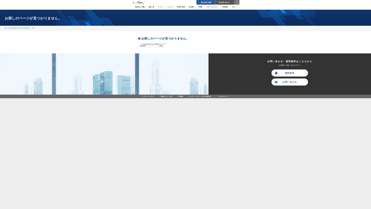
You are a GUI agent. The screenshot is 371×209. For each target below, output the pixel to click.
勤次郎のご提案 (140, 7)
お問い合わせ (225, 2)
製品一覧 (151, 7)
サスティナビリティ (212, 7)
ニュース (170, 7)
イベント (160, 7)
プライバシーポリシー (149, 96)
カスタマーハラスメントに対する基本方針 (200, 96)
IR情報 (200, 7)
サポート (234, 7)
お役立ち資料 (206, 2)
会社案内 (191, 7)
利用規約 (181, 96)
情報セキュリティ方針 (166, 96)
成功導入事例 (181, 7)
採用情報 (225, 7)
